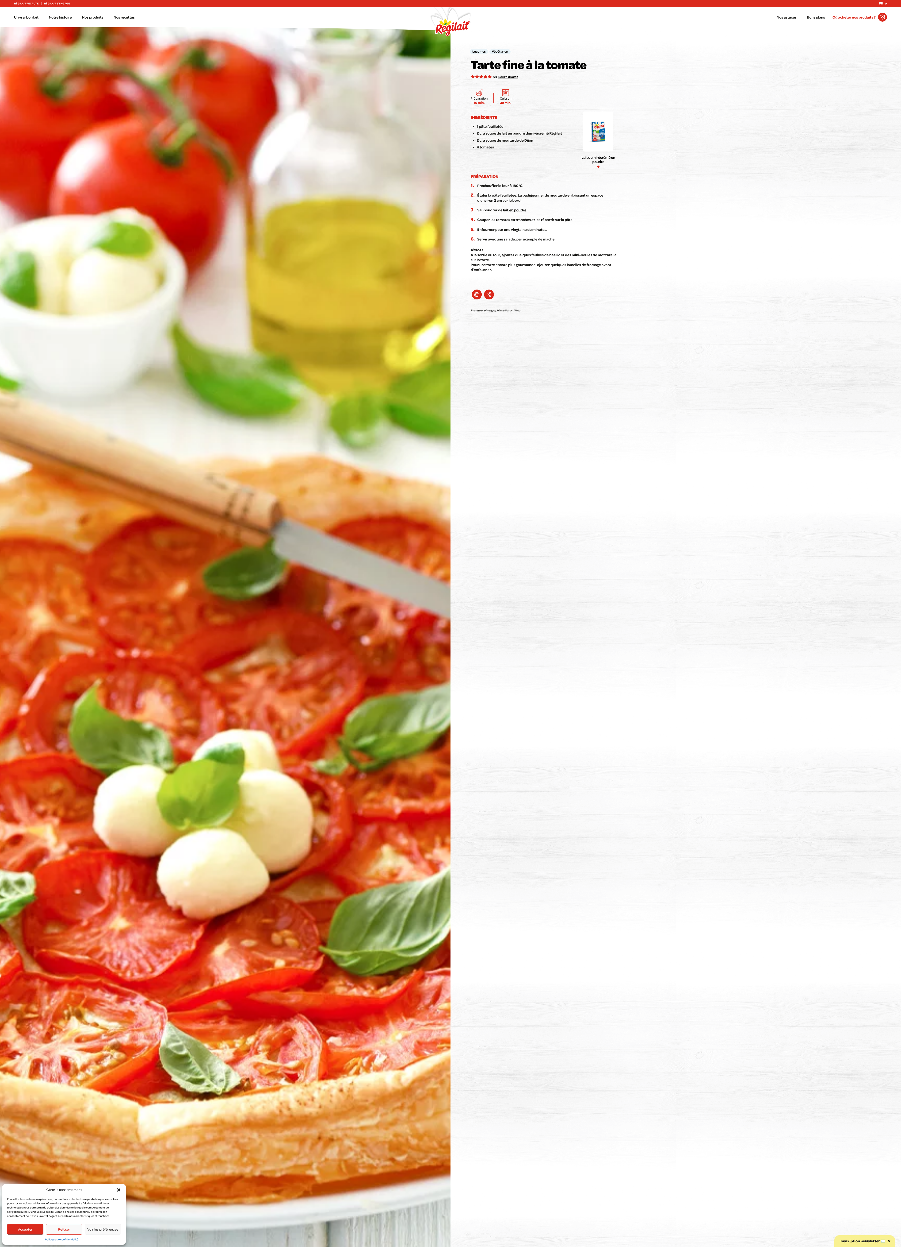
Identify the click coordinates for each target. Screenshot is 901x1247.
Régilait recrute (26, 3)
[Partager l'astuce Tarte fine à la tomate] (489, 294)
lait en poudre (514, 210)
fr (881, 3)
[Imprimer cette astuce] (477, 294)
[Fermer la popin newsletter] (889, 1241)
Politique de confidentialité (61, 1239)
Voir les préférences (102, 1229)
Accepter (25, 1229)
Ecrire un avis (508, 77)
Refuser (64, 1229)
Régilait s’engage (57, 3)
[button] (118, 1190)
